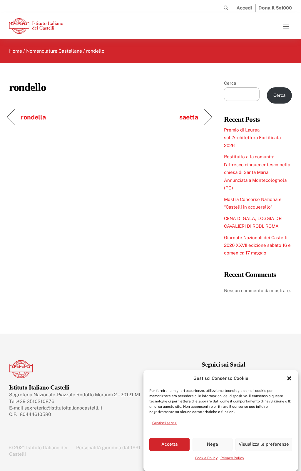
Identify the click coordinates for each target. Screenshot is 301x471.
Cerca (230, 83)
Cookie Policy (206, 458)
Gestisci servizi (164, 423)
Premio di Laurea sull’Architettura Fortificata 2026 (252, 137)
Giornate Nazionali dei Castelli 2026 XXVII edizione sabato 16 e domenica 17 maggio (257, 245)
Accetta (169, 444)
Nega (212, 444)
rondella (33, 117)
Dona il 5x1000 (275, 8)
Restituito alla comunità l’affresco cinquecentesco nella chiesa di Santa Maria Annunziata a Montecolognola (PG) (257, 172)
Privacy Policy (232, 458)
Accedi (244, 8)
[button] (289, 378)
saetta (188, 117)
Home (15, 51)
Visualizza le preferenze (264, 444)
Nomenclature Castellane (54, 51)
